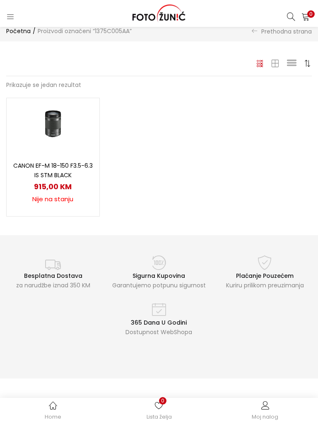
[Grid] (260, 63)
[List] (291, 63)
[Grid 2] (275, 63)
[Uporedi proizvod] (83, 128)
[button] (305, 16)
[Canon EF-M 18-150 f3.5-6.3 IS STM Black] (53, 124)
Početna (18, 31)
